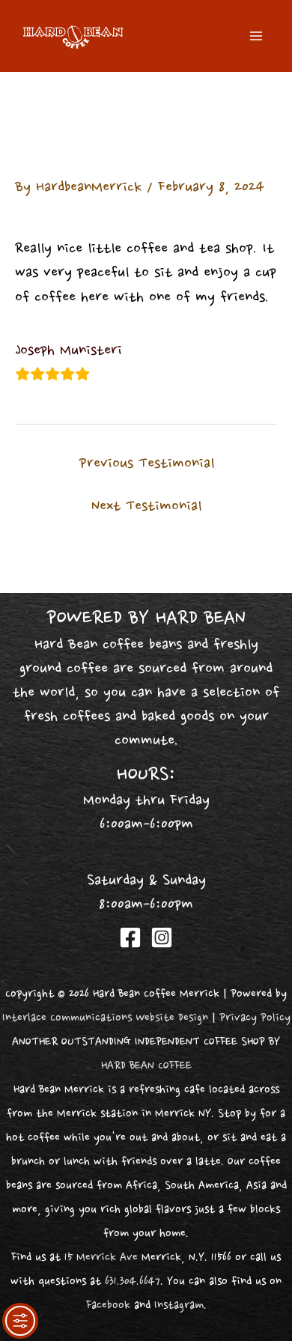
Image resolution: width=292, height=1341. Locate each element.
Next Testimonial (146, 507)
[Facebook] (130, 937)
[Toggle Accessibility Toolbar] (20, 1320)
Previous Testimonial (146, 464)
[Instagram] (161, 937)
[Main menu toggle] (255, 35)
